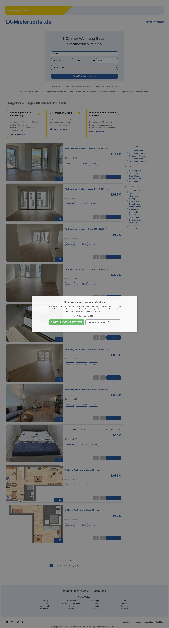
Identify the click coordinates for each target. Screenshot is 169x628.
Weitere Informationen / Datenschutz (89, 311)
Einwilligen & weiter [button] (67, 322)
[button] (84, 316)
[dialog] (84, 314)
